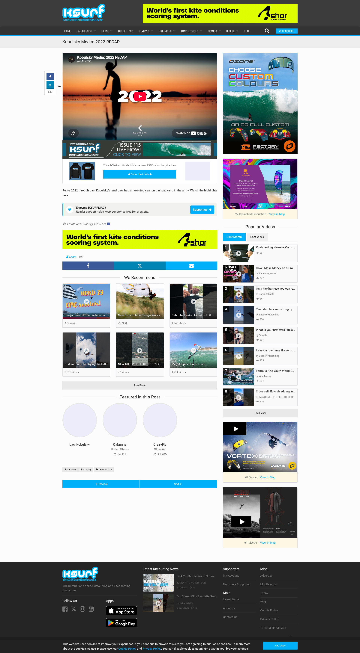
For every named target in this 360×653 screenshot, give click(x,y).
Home (67, 31)
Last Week (257, 237)
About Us (229, 608)
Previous (103, 484)
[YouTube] (91, 610)
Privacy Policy (269, 619)
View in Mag (277, 214)
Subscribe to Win (139, 174)
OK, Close (280, 645)
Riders (230, 31)
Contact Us (230, 617)
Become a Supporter (236, 584)
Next (176, 484)
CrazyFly (159, 444)
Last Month (234, 237)
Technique (164, 31)
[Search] (267, 31)
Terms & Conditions (273, 628)
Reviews (144, 31)
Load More (140, 385)
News (105, 31)
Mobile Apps (268, 584)
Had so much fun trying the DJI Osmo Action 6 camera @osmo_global (87, 364)
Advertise (266, 575)
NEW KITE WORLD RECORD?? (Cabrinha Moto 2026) (141, 364)
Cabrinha (120, 444)
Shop (247, 31)
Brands (212, 31)
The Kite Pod (125, 31)
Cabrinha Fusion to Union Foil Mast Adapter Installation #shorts (194, 315)
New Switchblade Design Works (139, 315)
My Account (231, 575)
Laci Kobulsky (79, 444)
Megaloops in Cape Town (188, 364)
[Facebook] (65, 610)
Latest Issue (84, 31)
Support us (200, 209)
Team (264, 593)
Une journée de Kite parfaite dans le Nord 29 (87, 315)
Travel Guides (189, 31)
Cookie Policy (269, 610)
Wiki (263, 602)
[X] (74, 610)
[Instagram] (83, 610)
